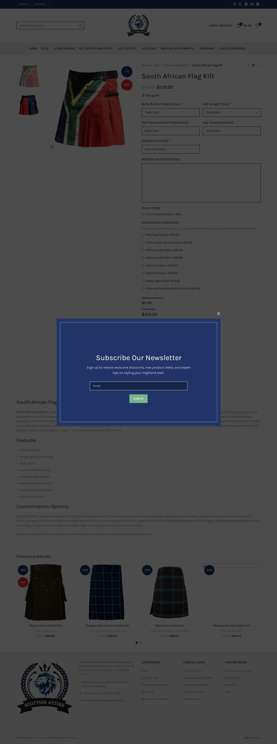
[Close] (218, 313)
